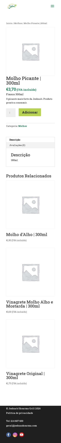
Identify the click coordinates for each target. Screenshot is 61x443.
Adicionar (30, 112)
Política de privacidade (19, 413)
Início (9, 23)
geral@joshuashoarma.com (21, 425)
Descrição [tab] (14, 139)
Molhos (18, 23)
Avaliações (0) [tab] (17, 145)
